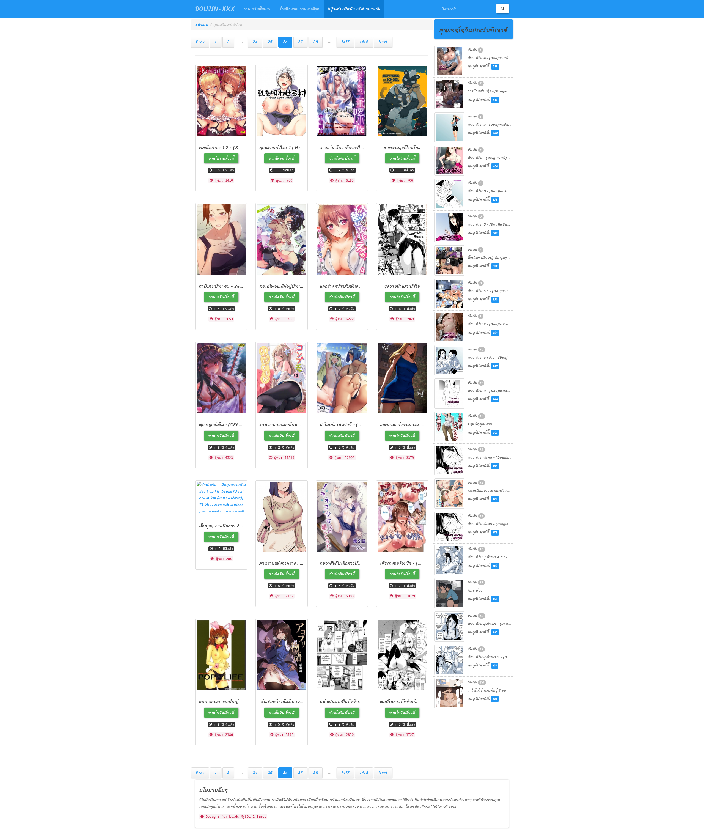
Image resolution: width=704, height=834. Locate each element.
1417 (345, 42)
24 (255, 42)
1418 (364, 42)
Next (383, 42)
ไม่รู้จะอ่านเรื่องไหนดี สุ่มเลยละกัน (354, 9)
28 (315, 42)
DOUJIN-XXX (215, 9)
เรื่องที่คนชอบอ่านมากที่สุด (299, 9)
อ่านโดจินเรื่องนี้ (221, 158)
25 (270, 42)
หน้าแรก (201, 24)
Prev (200, 42)
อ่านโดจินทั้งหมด (256, 9)
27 (300, 42)
